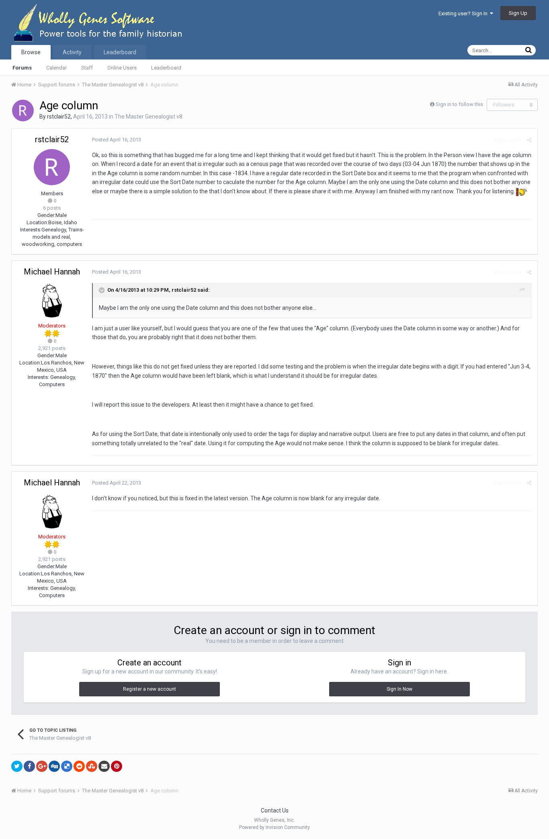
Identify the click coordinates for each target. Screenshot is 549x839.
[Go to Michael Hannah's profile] (52, 299)
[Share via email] (104, 766)
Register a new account (149, 689)
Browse (31, 52)
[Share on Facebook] (29, 766)
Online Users (122, 68)
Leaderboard (166, 68)
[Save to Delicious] (66, 766)
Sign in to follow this (459, 104)
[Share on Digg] (54, 766)
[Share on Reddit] (79, 766)
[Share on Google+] (41, 766)
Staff (87, 68)
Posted (116, 140)
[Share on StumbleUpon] (91, 766)
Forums (22, 68)
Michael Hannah (52, 271)
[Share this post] (529, 140)
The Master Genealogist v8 (148, 116)
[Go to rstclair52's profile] (23, 110)
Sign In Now (399, 689)
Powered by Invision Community (274, 827)
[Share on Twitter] (17, 766)
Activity (72, 52)
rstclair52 (59, 116)
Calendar (56, 68)
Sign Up (518, 13)
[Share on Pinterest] (116, 766)
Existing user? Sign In (464, 13)
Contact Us (275, 810)
